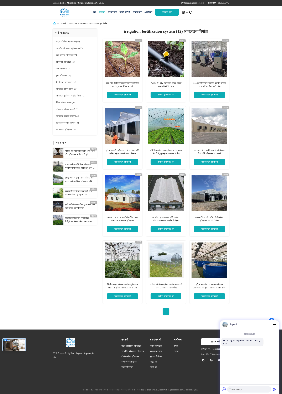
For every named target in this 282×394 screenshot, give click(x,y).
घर (94, 12)
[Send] (274, 389)
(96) (63, 75)
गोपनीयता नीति (88, 390)
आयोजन (148, 12)
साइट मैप (153, 362)
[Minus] (274, 324)
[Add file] (224, 389)
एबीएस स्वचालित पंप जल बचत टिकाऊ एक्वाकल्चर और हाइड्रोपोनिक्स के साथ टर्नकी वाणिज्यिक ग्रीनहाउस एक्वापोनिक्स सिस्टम (209, 287)
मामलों (176, 346)
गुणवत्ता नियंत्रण (156, 356)
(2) (70, 96)
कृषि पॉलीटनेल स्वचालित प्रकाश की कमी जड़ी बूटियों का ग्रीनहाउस (80, 206)
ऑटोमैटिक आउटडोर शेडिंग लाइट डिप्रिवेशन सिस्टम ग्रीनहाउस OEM (78, 220)
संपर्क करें (137, 12)
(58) (68, 41)
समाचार (176, 351)
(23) (65, 62)
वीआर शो (112, 12)
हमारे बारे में (125, 12)
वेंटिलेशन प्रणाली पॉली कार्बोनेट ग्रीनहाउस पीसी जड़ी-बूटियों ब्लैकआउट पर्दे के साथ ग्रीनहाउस (122, 287)
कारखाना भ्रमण (156, 351)
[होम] (64, 12)
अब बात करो (167, 12)
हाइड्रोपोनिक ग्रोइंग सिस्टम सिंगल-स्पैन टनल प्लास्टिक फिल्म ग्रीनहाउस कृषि (79, 179)
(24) (67, 55)
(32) (67, 123)
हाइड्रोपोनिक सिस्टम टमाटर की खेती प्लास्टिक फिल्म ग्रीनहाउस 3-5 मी (78, 193)
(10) (66, 82)
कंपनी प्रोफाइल (156, 346)
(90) (69, 48)
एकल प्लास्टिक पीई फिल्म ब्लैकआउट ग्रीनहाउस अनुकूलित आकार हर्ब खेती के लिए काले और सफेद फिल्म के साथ (79, 166)
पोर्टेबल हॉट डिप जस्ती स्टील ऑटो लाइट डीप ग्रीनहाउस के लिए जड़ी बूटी (80, 153)
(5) (63, 69)
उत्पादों (102, 12)
